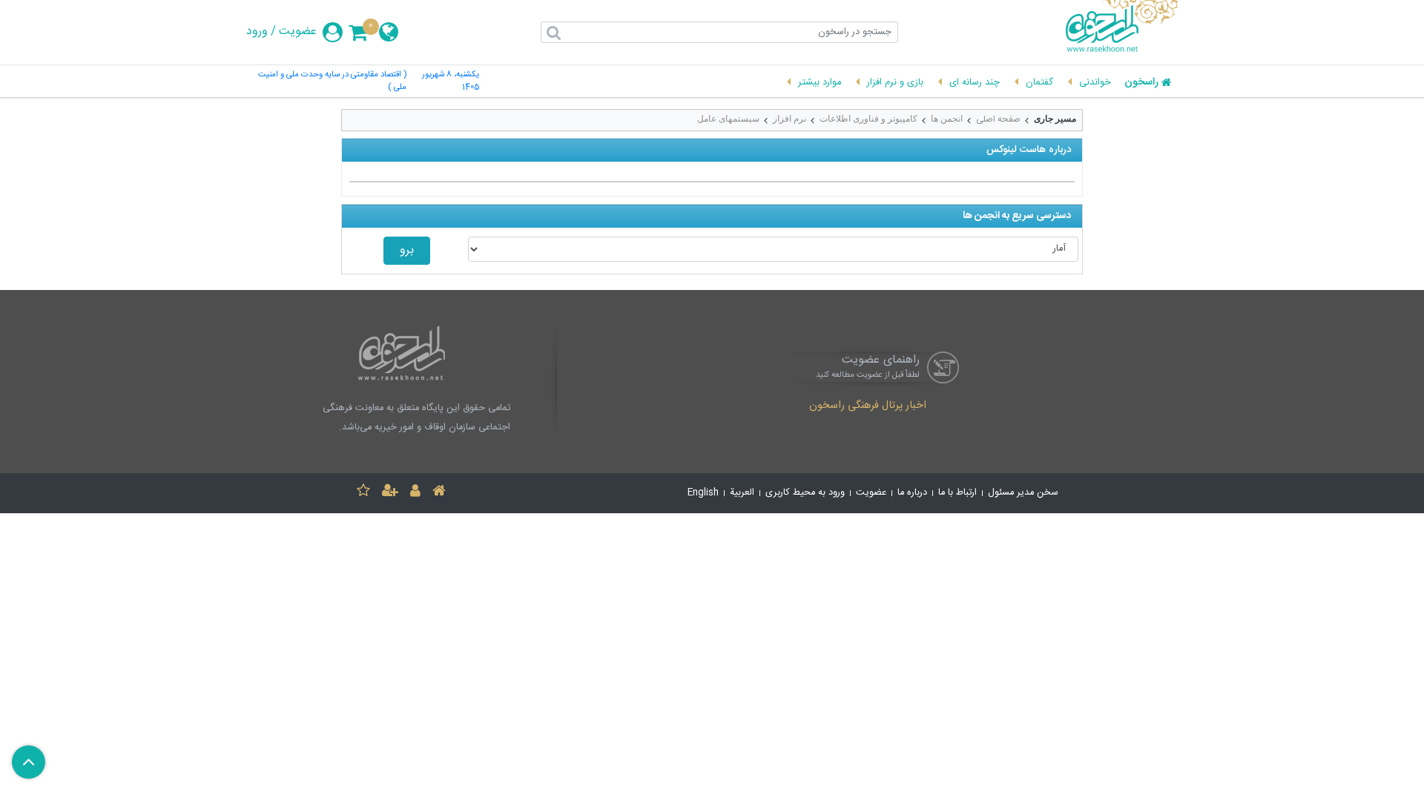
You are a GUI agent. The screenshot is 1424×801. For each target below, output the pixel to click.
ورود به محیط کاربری (805, 493)
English (703, 493)
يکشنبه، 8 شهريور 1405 (450, 81)
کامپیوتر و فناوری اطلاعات (868, 118)
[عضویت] (390, 493)
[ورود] (415, 493)
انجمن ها (947, 118)
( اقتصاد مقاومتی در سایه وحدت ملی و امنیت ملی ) (332, 81)
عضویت (298, 32)
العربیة (742, 493)
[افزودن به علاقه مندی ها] (363, 493)
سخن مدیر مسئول (1023, 493)
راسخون (1141, 83)
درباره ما (912, 493)
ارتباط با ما (957, 493)
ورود (257, 32)
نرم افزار (789, 118)
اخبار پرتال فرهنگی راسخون (867, 406)
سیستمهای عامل (728, 118)
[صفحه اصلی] (439, 493)
